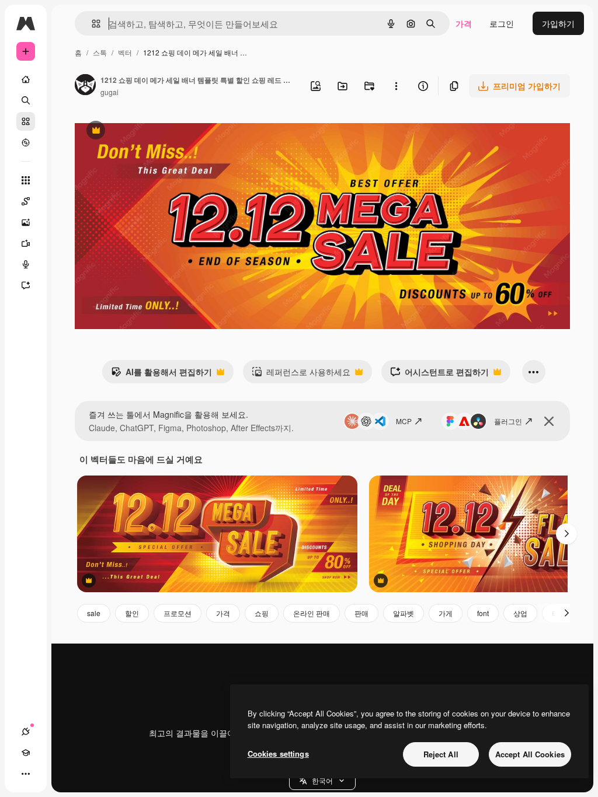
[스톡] (25, 121)
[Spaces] (25, 201)
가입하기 (558, 23)
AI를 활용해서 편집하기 (161, 374)
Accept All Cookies (530, 754)
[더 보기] (25, 773)
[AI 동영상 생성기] (25, 243)
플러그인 (508, 421)
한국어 (322, 780)
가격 (464, 23)
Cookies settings (278, 753)
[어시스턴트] (25, 285)
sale (93, 613)
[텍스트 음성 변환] (25, 264)
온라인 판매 (311, 613)
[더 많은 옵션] (396, 85)
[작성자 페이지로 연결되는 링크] (85, 85)
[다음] (566, 534)
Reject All (440, 754)
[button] (322, 780)
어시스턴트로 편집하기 (439, 374)
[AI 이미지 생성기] (25, 222)
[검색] (25, 100)
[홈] (25, 79)
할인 (132, 613)
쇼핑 (262, 613)
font (483, 613)
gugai (109, 92)
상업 (520, 613)
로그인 (501, 23)
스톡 (100, 52)
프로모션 (178, 613)
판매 (361, 613)
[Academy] (25, 752)
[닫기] (549, 421)
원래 (142, 131)
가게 (446, 613)
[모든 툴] (25, 180)
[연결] (25, 731)
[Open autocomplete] (91, 23)
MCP (404, 421)
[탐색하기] (25, 142)
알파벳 (403, 613)
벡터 (125, 52)
